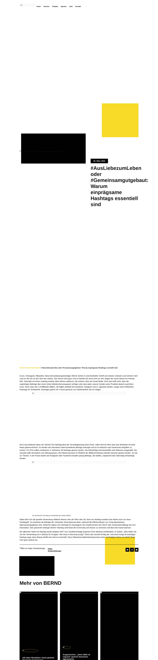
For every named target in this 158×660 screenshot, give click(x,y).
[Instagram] (132, 550)
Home (39, 6)
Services (46, 6)
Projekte (55, 6)
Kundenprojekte (33, 368)
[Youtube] (127, 550)
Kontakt (78, 6)
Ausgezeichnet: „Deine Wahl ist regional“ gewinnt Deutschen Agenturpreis (76, 657)
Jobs (71, 6)
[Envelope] (136, 550)
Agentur (63, 6)
